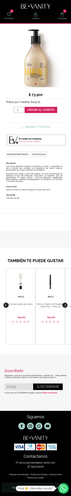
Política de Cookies (35, 478)
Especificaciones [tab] (39, 154)
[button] (65, 305)
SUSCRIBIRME (48, 387)
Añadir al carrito (40, 109)
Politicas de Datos (49, 393)
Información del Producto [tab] (17, 154)
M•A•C (21, 297)
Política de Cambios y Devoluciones (46, 474)
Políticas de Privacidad (19, 474)
